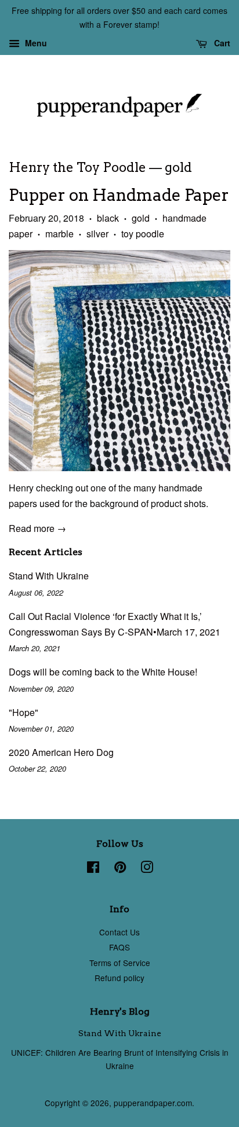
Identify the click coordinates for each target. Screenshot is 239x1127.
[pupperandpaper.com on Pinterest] (120, 869)
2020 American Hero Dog (61, 752)
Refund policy (119, 977)
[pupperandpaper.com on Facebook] (93, 869)
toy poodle (142, 233)
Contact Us (119, 932)
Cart (221, 43)
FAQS (119, 947)
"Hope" (23, 712)
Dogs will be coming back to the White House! (103, 671)
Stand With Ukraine (49, 575)
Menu (35, 43)
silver (97, 233)
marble (59, 233)
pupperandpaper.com (153, 1102)
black (108, 218)
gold (141, 218)
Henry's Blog (120, 1011)
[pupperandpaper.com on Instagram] (146, 869)
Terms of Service (119, 962)
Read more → (37, 528)
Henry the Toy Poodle (77, 167)
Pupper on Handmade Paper (119, 195)
